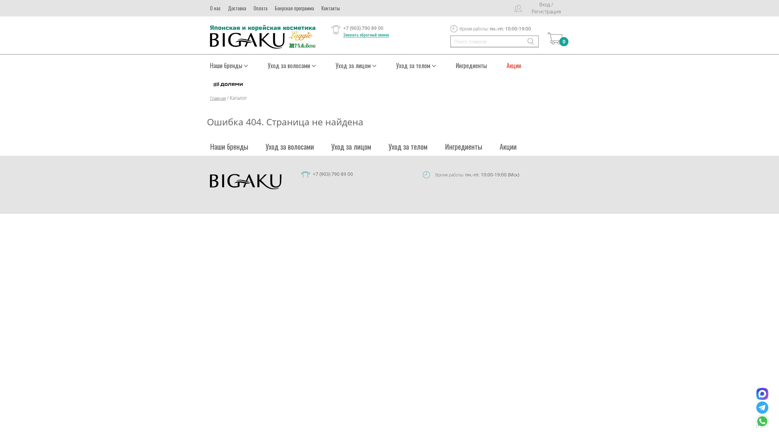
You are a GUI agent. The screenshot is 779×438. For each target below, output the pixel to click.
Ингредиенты (471, 65)
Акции (514, 65)
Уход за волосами (290, 146)
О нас (215, 8)
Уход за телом (408, 146)
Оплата (260, 8)
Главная (218, 98)
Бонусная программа (294, 8)
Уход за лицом (351, 146)
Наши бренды (229, 146)
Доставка (237, 8)
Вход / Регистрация (546, 8)
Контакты (330, 8)
